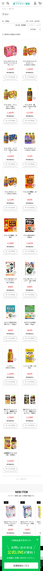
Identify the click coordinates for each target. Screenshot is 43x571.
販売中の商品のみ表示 (12, 34)
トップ (4, 9)
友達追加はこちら (21, 565)
